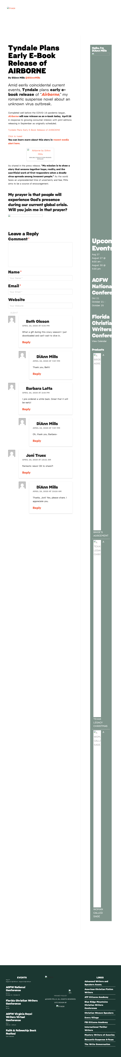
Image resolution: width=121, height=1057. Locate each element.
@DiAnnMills (32, 77)
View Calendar (99, 341)
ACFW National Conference (15, 988)
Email (14, 285)
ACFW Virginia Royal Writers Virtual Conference (19, 1017)
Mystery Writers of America (100, 1034)
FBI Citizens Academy (96, 1022)
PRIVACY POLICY (60, 995)
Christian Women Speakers (99, 1012)
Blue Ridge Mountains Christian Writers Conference (96, 1005)
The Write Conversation (97, 1044)
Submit (14, 312)
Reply (26, 342)
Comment (18, 238)
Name (15, 271)
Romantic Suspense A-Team (99, 1039)
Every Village (92, 1017)
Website (16, 299)
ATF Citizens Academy (96, 997)
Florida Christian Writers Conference (22, 1002)
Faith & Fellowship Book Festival (21, 1031)
